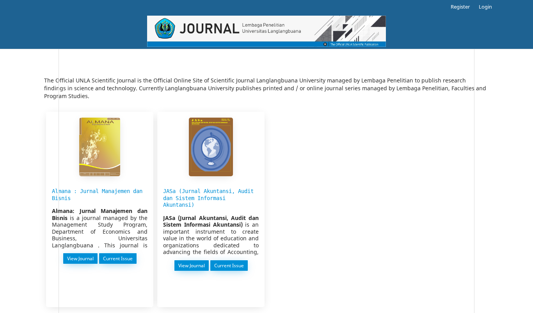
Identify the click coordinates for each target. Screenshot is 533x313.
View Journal (81, 258)
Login (485, 6)
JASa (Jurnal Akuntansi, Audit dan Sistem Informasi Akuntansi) (208, 198)
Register (460, 6)
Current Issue (118, 258)
